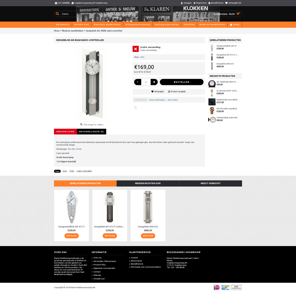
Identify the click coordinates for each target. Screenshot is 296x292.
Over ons (97, 258)
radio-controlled (84, 171)
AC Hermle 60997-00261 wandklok (228, 91)
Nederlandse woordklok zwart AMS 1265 (228, 100)
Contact (97, 272)
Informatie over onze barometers (146, 267)
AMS (142, 57)
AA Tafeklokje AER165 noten (228, 82)
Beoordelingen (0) (91, 132)
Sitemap (97, 275)
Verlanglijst (159, 91)
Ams (65, 171)
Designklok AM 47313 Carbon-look (228, 55)
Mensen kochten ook (148, 183)
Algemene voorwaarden (104, 268)
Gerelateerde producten (85, 183)
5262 (72, 171)
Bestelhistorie (137, 264)
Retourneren (136, 261)
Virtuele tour (99, 279)
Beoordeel (172, 100)
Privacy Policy (99, 264)
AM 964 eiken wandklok (227, 109)
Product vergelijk (178, 91)
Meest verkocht (211, 183)
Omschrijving (65, 132)
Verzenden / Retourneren (104, 261)
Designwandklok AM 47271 (228, 46)
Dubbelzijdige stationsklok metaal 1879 (228, 118)
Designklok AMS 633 (225, 64)
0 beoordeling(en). (157, 100)
